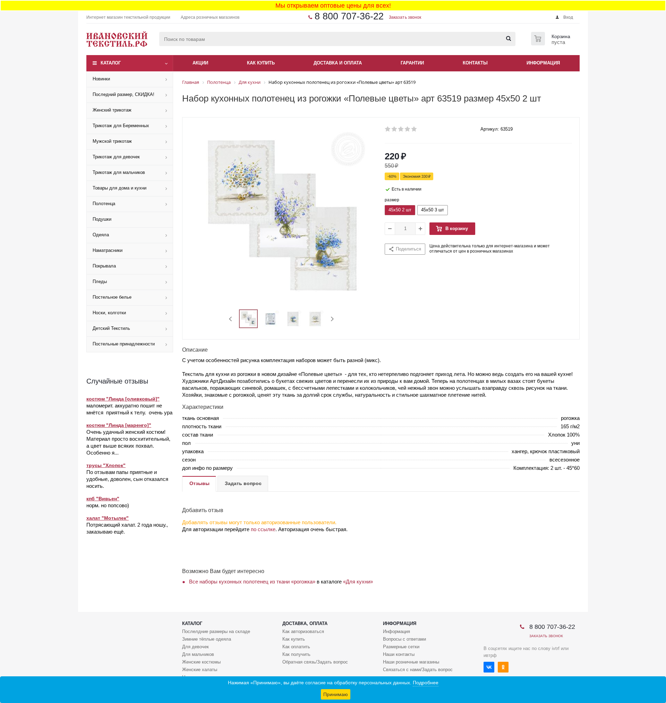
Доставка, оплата (304, 623)
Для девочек (195, 646)
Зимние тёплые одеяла (206, 639)
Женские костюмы (201, 662)
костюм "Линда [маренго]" (118, 425)
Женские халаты (199, 669)
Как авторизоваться (303, 631)
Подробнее (425, 682)
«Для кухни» (358, 582)
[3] (401, 129)
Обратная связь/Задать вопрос (315, 662)
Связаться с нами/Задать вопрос (418, 669)
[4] (407, 129)
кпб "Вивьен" (102, 498)
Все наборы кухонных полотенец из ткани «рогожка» (252, 582)
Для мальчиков (198, 654)
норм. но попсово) (107, 505)
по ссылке (263, 529)
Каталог (111, 62)
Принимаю (335, 694)
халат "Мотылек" (107, 518)
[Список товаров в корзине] (551, 43)
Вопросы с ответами (404, 639)
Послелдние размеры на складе (216, 631)
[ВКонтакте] (489, 667)
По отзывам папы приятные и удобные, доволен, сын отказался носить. (127, 479)
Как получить (296, 654)
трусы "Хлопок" (106, 465)
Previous (231, 319)
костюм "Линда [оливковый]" (123, 399)
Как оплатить (296, 646)
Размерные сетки (401, 646)
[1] (388, 129)
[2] (394, 129)
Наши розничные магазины (411, 662)
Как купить (293, 639)
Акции (200, 62)
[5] (414, 129)
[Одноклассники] (503, 667)
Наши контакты (399, 654)
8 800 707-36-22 (349, 16)
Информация (399, 623)
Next (332, 319)
